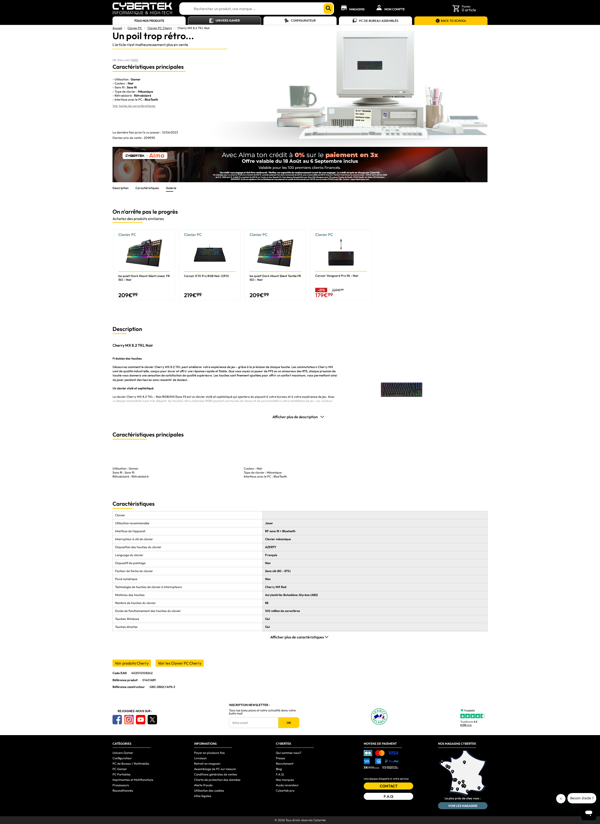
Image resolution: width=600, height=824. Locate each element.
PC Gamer (119, 769)
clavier (149, 367)
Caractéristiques (147, 188)
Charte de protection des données (217, 780)
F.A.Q (280, 774)
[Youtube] (140, 719)
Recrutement (284, 763)
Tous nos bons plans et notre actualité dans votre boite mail (262, 712)
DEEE (134, 60)
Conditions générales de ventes (215, 774)
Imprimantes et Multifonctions (132, 780)
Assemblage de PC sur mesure (215, 769)
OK (289, 723)
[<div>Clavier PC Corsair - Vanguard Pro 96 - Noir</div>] (341, 265)
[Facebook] (117, 719)
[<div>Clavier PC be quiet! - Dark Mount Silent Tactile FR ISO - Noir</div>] (275, 265)
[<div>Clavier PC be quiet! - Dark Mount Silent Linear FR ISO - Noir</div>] (144, 265)
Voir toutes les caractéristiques (133, 106)
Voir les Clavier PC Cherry (179, 663)
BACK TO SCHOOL (453, 21)
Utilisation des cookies (209, 790)
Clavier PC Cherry (159, 28)
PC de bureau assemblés (378, 21)
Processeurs (120, 785)
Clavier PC (135, 28)
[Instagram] (129, 719)
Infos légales (202, 796)
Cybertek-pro (285, 790)
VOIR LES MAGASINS (462, 806)
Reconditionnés (122, 790)
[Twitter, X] (152, 719)
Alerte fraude (203, 785)
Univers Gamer (228, 20)
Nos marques (285, 780)
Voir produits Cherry (132, 663)
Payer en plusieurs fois (209, 753)
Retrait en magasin (207, 763)
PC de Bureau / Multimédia (130, 763)
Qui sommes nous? (288, 753)
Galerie (171, 188)
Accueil (117, 28)
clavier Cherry (126, 397)
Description (120, 188)
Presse (280, 758)
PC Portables (121, 774)
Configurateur (303, 20)
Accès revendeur (287, 785)
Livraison (200, 758)
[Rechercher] (328, 8)
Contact (389, 786)
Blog (279, 769)
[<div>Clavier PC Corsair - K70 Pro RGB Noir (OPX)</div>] (209, 265)
